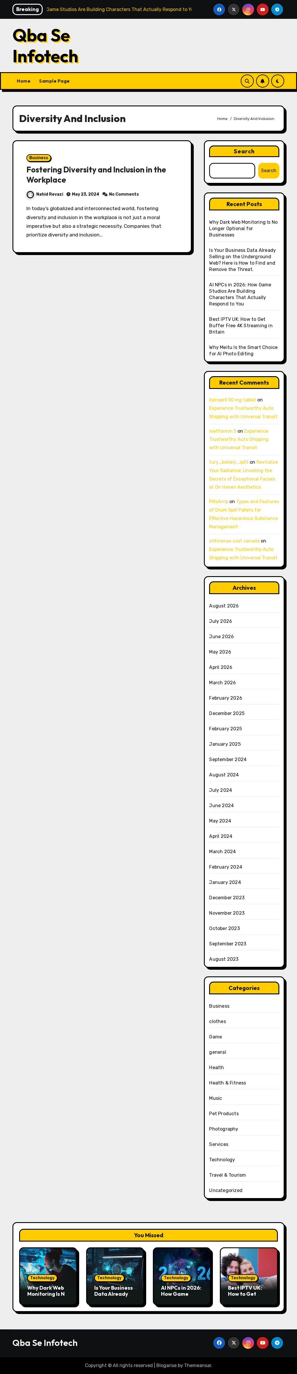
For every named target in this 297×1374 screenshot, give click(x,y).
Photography (223, 1129)
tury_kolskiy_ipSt (229, 462)
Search (244, 151)
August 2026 (224, 606)
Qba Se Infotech (45, 45)
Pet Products (223, 1113)
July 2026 (220, 621)
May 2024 (220, 821)
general (217, 1052)
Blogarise (166, 1365)
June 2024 (221, 805)
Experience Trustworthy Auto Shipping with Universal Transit (239, 439)
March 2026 (222, 682)
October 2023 (224, 928)
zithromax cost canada (234, 541)
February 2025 (225, 728)
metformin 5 (222, 431)
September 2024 (228, 759)
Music (215, 1098)
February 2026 (225, 698)
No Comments (124, 194)
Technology (222, 1159)
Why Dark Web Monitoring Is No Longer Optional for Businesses (243, 228)
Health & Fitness (227, 1083)
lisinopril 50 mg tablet (232, 400)
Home (23, 81)
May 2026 (220, 652)
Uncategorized (225, 1190)
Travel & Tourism (227, 1175)
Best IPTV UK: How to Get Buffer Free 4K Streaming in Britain (240, 325)
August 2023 (223, 959)
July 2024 (220, 790)
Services (218, 1144)
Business (38, 157)
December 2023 (227, 897)
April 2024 (220, 836)
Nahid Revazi (49, 194)
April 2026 (220, 667)
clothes (217, 1021)
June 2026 (221, 636)
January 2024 (225, 882)
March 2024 (222, 851)
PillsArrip (218, 501)
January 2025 (224, 744)
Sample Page (54, 81)
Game (215, 1037)
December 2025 (227, 713)
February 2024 (225, 867)
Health (216, 1067)
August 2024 (224, 775)
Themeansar (197, 1365)
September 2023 (227, 944)
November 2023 (227, 913)
